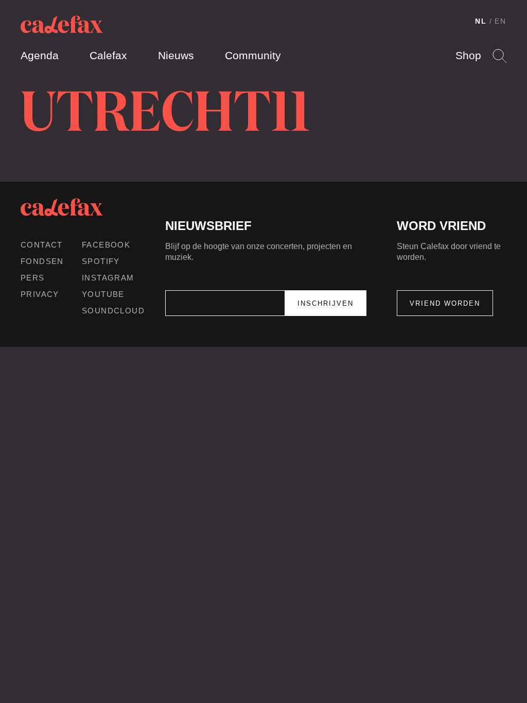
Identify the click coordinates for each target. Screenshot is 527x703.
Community (253, 55)
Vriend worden (445, 303)
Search (499, 56)
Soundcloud (113, 310)
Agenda (40, 55)
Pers (33, 277)
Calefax (108, 55)
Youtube (103, 294)
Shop (468, 55)
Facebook (106, 244)
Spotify (101, 261)
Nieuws (176, 55)
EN (500, 21)
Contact (42, 244)
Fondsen (42, 261)
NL (481, 21)
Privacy (40, 294)
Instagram (108, 277)
